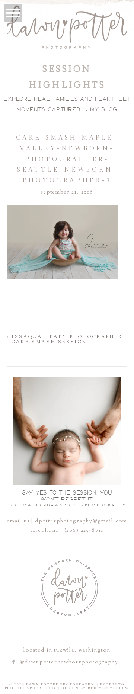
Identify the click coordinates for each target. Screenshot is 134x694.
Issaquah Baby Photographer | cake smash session (65, 339)
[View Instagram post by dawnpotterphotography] (113, 476)
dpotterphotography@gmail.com (81, 521)
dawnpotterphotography (66, 381)
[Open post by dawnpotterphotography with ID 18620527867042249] (67, 431)
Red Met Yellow (109, 688)
